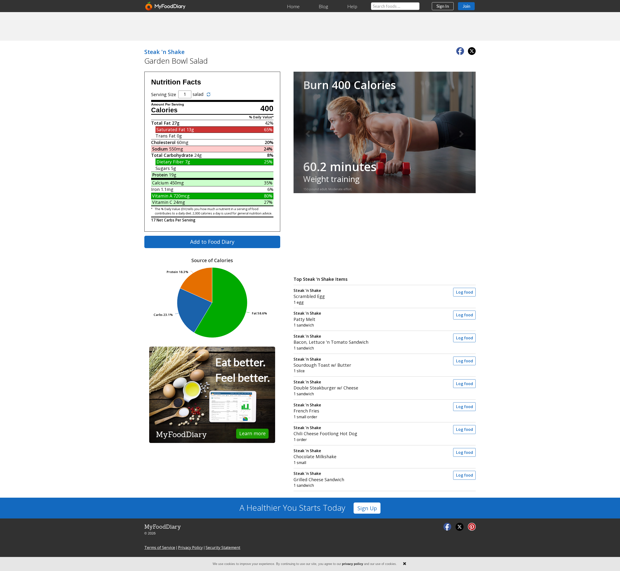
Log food (464, 292)
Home (293, 6)
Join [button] (466, 6)
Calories (164, 110)
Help (352, 6)
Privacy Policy (190, 547)
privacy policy (352, 564)
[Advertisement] (310, 26)
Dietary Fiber (170, 162)
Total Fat (161, 123)
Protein (160, 175)
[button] (307, 132)
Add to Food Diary (212, 241)
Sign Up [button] (367, 508)
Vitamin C (162, 202)
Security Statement (223, 547)
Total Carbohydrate (172, 155)
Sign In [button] (442, 6)
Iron (155, 189)
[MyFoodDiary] (165, 6)
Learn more (252, 433)
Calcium (160, 183)
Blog (323, 6)
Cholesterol (163, 142)
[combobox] (395, 6)
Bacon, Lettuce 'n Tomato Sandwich (331, 339)
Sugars (162, 168)
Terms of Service (159, 547)
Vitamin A (162, 196)
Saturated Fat (170, 129)
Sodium (160, 149)
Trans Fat (165, 136)
